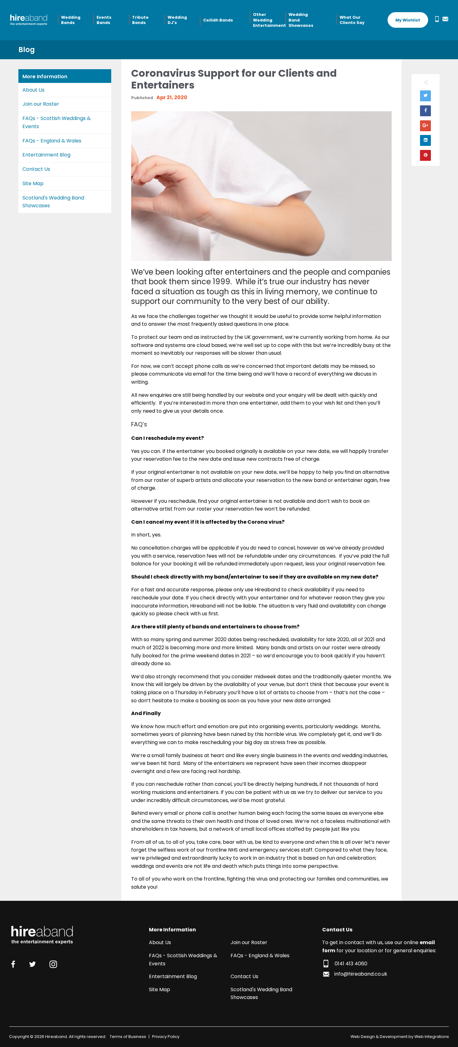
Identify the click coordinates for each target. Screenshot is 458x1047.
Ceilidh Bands (218, 20)
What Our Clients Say (352, 20)
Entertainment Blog (46, 154)
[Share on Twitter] (425, 95)
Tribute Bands (140, 20)
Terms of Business (128, 1036)
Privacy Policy (165, 1036)
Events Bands (104, 20)
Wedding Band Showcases (301, 20)
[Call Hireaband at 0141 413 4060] (436, 19)
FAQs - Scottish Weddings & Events (56, 122)
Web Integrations (431, 1036)
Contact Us (36, 169)
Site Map (33, 183)
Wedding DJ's (177, 20)
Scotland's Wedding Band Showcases (53, 201)
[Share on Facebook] (425, 110)
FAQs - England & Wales (51, 140)
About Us (33, 90)
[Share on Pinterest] (425, 155)
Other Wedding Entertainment (268, 20)
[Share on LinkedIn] (425, 140)
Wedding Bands (70, 20)
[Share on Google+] (425, 125)
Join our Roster (40, 104)
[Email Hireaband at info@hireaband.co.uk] (444, 19)
